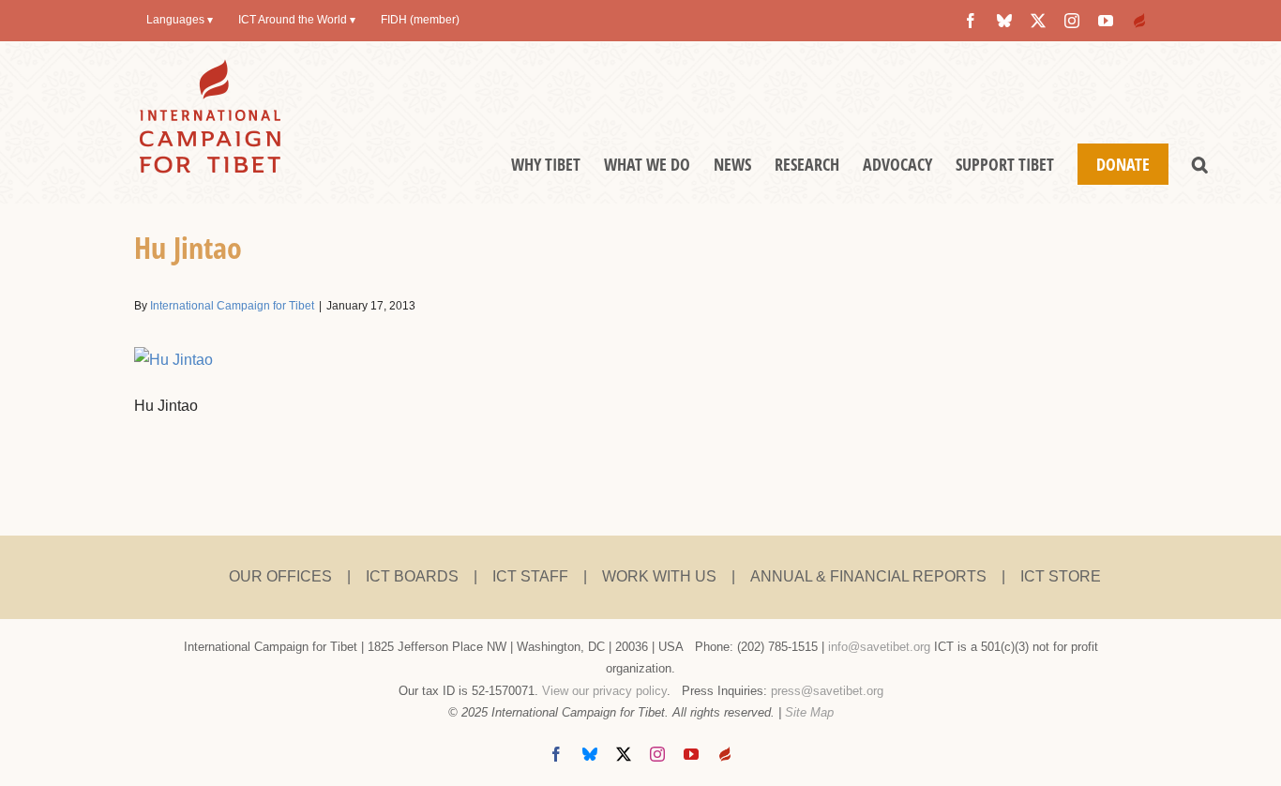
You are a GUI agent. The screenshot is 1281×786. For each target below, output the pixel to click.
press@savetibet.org (827, 691)
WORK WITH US (659, 576)
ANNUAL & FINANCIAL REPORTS (868, 576)
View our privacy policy (604, 691)
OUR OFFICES (280, 576)
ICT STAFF (530, 576)
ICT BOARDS (412, 576)
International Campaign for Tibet (232, 305)
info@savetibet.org (879, 647)
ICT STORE (1060, 576)
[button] (1200, 164)
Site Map (809, 712)
